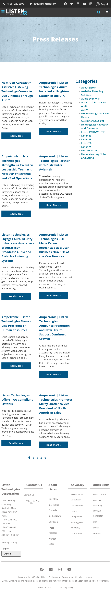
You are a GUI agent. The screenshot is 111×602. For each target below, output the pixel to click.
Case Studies (77, 505)
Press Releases (53, 530)
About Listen (88, 87)
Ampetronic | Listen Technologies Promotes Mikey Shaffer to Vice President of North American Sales (56, 404)
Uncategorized (89, 150)
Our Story (53, 499)
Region (5, 549)
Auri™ (84, 109)
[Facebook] (65, 3)
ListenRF (86, 139)
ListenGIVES (76, 533)
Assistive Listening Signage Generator (98, 508)
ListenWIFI (87, 146)
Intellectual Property (54, 507)
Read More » (16, 135)
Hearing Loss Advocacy (77, 525)
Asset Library (99, 494)
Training (97, 533)
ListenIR (86, 135)
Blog (95, 521)
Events (96, 527)
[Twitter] (71, 3)
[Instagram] (78, 3)
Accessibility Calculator (77, 497)
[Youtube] (84, 3)
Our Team (53, 521)
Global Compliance (76, 514)
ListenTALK (87, 143)
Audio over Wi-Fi (90, 98)
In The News (55, 516)
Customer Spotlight (92, 120)
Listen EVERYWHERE (93, 132)
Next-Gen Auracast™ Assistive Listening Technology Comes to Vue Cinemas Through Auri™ (17, 91)
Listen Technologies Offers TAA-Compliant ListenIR (17, 399)
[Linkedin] (90, 3)
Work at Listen (52, 541)
